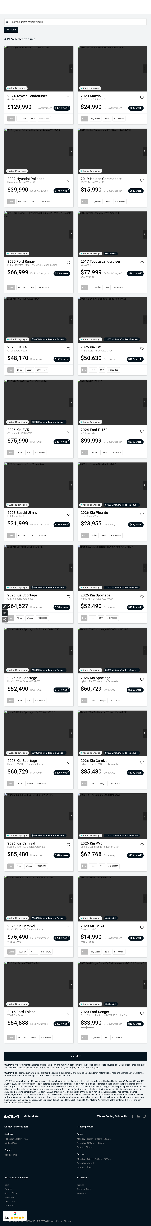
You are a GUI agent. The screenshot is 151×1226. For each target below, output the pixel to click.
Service (80, 1185)
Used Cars (9, 1205)
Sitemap (68, 1221)
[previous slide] (6, 68)
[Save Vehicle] (68, 98)
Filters (13, 29)
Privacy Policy (55, 1221)
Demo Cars (9, 1201)
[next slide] (71, 68)
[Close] (5, 619)
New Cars (9, 1197)
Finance (8, 1189)
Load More (75, 1056)
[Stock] (5, 613)
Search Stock (10, 1193)
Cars (6, 1185)
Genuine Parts (84, 1189)
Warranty (81, 1193)
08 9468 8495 (10, 1155)
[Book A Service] (5, 607)
